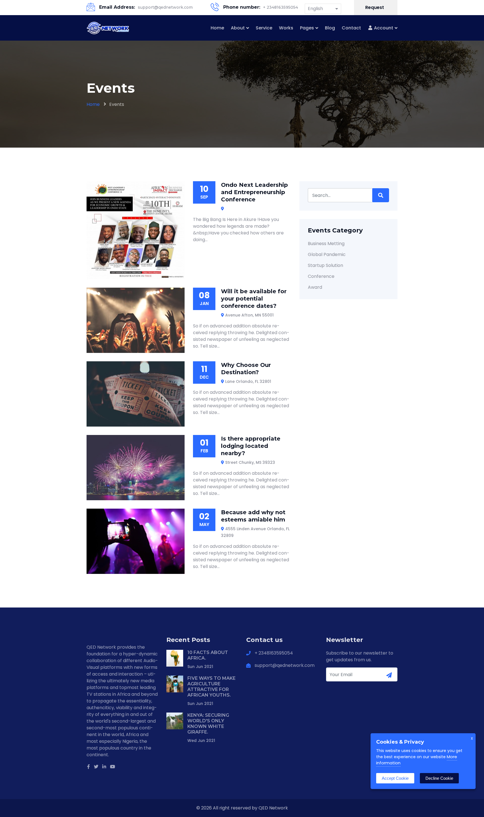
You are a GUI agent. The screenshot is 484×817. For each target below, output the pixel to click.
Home (217, 28)
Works (286, 28)
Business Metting (326, 243)
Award (315, 287)
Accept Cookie (395, 778)
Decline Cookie (439, 778)
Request (375, 7)
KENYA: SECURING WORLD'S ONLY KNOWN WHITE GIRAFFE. (208, 724)
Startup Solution (325, 265)
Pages (307, 28)
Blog (330, 28)
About (238, 28)
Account (383, 28)
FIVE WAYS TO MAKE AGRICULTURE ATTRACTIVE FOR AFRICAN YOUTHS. (211, 687)
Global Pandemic (327, 254)
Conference (321, 276)
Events (116, 104)
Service (264, 28)
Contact (351, 28)
